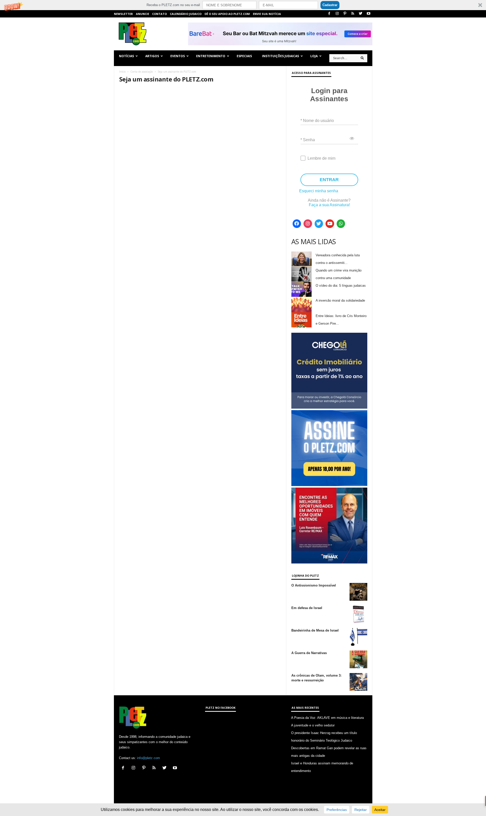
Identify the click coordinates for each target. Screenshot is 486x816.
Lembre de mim (321, 158)
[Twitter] (361, 13)
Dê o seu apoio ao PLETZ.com (227, 14)
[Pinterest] (345, 13)
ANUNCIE (142, 14)
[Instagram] (337, 13)
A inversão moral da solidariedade (340, 300)
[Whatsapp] (341, 223)
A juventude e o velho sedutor (313, 725)
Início (122, 71)
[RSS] (353, 13)
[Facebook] (329, 13)
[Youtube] (369, 13)
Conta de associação (141, 71)
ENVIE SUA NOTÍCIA (267, 14)
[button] (243, 5)
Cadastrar (329, 5)
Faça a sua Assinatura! (329, 205)
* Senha (307, 140)
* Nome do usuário (317, 120)
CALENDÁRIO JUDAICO (185, 14)
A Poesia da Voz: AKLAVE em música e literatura (327, 718)
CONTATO (159, 14)
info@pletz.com (148, 758)
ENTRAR (329, 179)
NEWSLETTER (123, 14)
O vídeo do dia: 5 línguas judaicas (341, 285)
